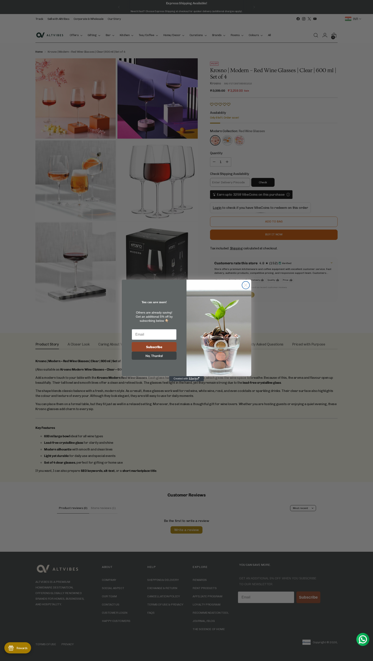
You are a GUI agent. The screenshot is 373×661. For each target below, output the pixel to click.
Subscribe (154, 346)
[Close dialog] (246, 285)
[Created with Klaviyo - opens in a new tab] (186, 378)
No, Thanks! (154, 355)
